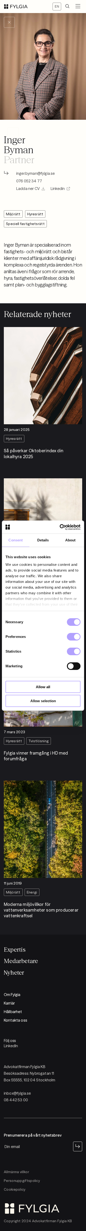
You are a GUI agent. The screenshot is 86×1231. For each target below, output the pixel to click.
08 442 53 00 (16, 1099)
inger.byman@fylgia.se (35, 173)
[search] (67, 6)
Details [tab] (43, 540)
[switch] (74, 637)
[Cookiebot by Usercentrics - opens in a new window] (61, 527)
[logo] (16, 6)
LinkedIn (11, 1045)
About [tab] (70, 540)
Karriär (9, 1003)
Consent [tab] (15, 540)
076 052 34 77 (29, 181)
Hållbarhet (13, 1011)
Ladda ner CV (28, 188)
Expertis (15, 949)
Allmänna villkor (16, 1172)
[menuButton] (78, 6)
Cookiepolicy (15, 1189)
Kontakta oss (15, 1020)
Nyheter (14, 972)
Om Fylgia (12, 994)
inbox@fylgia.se (17, 1093)
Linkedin (58, 188)
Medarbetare (21, 961)
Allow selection (43, 701)
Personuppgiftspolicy (22, 1180)
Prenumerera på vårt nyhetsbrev (33, 1135)
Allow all (43, 687)
